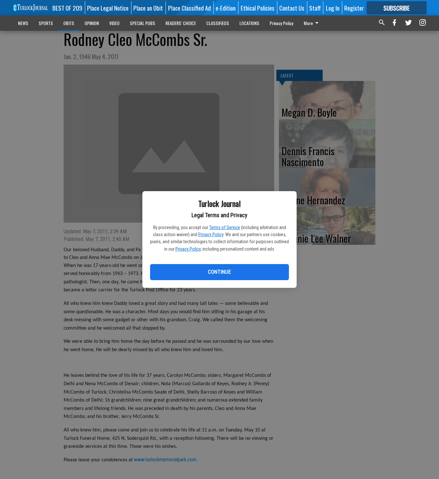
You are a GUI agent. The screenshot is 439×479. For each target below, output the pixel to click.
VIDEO (114, 23)
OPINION (92, 23)
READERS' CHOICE (181, 23)
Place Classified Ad (189, 8)
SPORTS (46, 23)
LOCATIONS (249, 23)
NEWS (23, 23)
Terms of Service (224, 227)
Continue (219, 272)
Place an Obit (148, 8)
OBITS (68, 23)
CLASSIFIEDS (217, 23)
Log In (332, 8)
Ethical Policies (257, 8)
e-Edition (226, 8)
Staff (315, 8)
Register (354, 8)
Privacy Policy (210, 234)
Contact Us (291, 8)
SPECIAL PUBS (142, 23)
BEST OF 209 (67, 8)
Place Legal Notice (108, 8)
